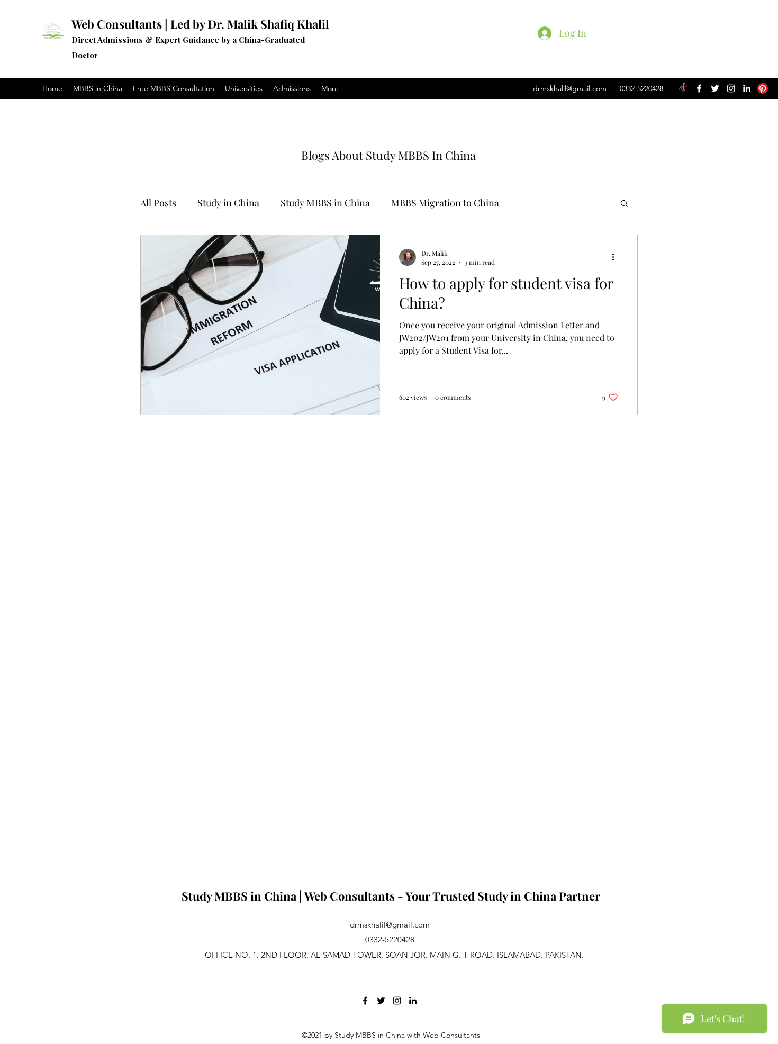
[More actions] (616, 257)
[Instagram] (731, 88)
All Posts (158, 202)
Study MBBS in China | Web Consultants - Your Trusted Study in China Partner (391, 896)
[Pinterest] (762, 88)
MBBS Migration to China (445, 202)
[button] (624, 204)
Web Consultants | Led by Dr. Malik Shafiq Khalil (200, 24)
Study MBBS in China (325, 202)
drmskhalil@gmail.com (570, 88)
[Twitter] (715, 88)
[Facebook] (699, 88)
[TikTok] (683, 88)
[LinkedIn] (746, 88)
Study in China (228, 202)
